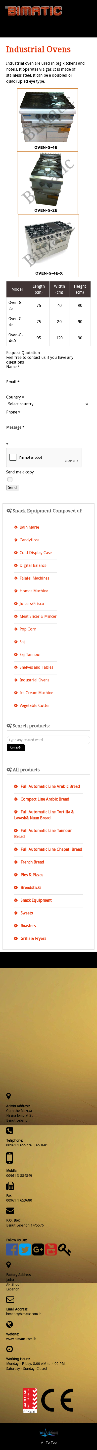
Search (16, 748)
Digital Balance (33, 565)
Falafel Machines (34, 578)
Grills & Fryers (33, 938)
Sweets (26, 913)
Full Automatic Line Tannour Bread (43, 833)
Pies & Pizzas (31, 874)
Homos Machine (34, 591)
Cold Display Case (36, 552)
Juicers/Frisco (32, 603)
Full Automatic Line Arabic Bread (50, 786)
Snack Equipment (36, 900)
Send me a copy (20, 472)
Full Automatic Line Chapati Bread (51, 849)
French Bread (32, 862)
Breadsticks (30, 887)
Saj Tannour (30, 654)
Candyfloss (29, 540)
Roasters (28, 925)
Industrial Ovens (34, 680)
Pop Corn (28, 629)
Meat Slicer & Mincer (38, 616)
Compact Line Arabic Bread (44, 799)
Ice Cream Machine (36, 692)
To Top (50, 1443)
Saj (22, 641)
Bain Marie (29, 527)
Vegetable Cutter (35, 705)
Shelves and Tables (36, 667)
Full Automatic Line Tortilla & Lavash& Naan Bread (44, 815)
